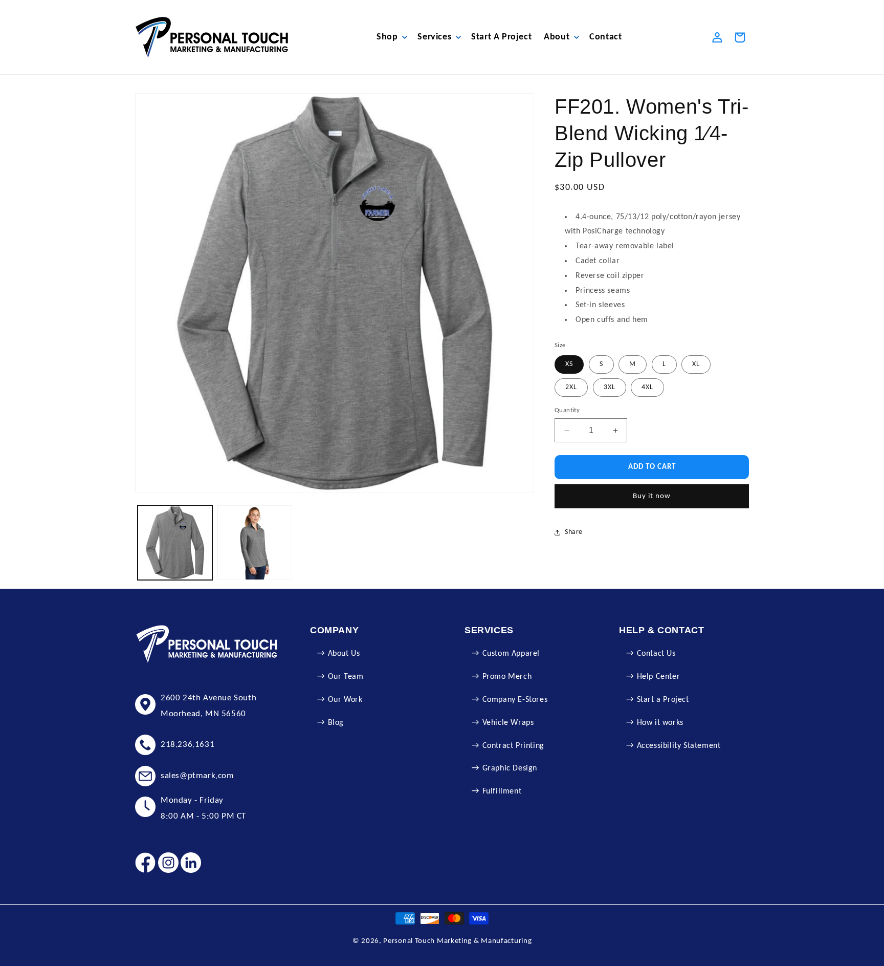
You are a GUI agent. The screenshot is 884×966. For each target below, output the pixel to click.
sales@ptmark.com (197, 775)
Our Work (345, 700)
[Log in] (717, 37)
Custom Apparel (511, 654)
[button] (390, 37)
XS (569, 364)
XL (696, 364)
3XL (609, 387)
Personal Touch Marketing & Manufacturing (457, 941)
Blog (336, 723)
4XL (647, 387)
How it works (660, 723)
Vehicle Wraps (508, 723)
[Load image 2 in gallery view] (254, 542)
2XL (571, 387)
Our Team (346, 677)
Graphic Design (509, 768)
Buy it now (652, 496)
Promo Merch (507, 677)
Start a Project (663, 700)
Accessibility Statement (679, 746)
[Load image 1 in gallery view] (175, 542)
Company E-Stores (515, 700)
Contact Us (656, 654)
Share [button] (574, 532)
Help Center (658, 677)
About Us (344, 654)
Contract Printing (513, 746)
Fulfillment (502, 791)
